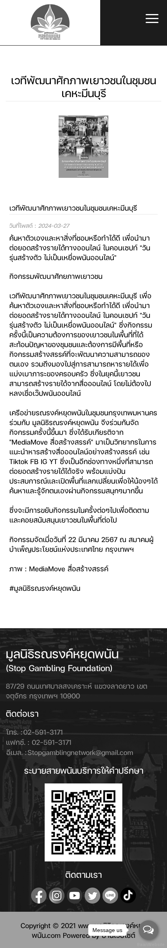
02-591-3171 (43, 732)
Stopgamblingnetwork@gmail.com (80, 752)
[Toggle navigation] (152, 19)
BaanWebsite (148, 945)
